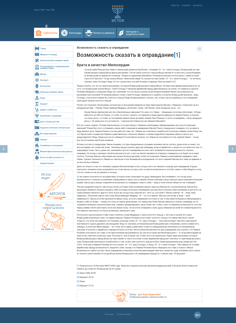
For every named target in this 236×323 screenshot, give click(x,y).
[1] (78, 265)
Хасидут (44, 80)
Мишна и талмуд (48, 54)
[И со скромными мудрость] (232, 149)
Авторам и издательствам (135, 33)
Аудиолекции (47, 163)
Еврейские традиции (50, 115)
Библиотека (50, 32)
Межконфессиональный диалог (56, 151)
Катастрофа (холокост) (52, 157)
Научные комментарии (51, 92)
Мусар (43, 74)
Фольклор (45, 86)
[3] (179, 108)
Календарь (75, 32)
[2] (175, 81)
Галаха (43, 139)
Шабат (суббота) (48, 109)
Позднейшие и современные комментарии (54, 67)
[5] (88, 198)
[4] (164, 121)
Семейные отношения (51, 145)
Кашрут (44, 104)
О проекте (186, 6)
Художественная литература (55, 127)
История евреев (48, 133)
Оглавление (199, 49)
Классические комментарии (54, 60)
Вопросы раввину (103, 32)
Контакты (197, 6)
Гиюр (42, 98)
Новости (175, 6)
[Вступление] (3, 149)
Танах (43, 48)
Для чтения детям (49, 121)
